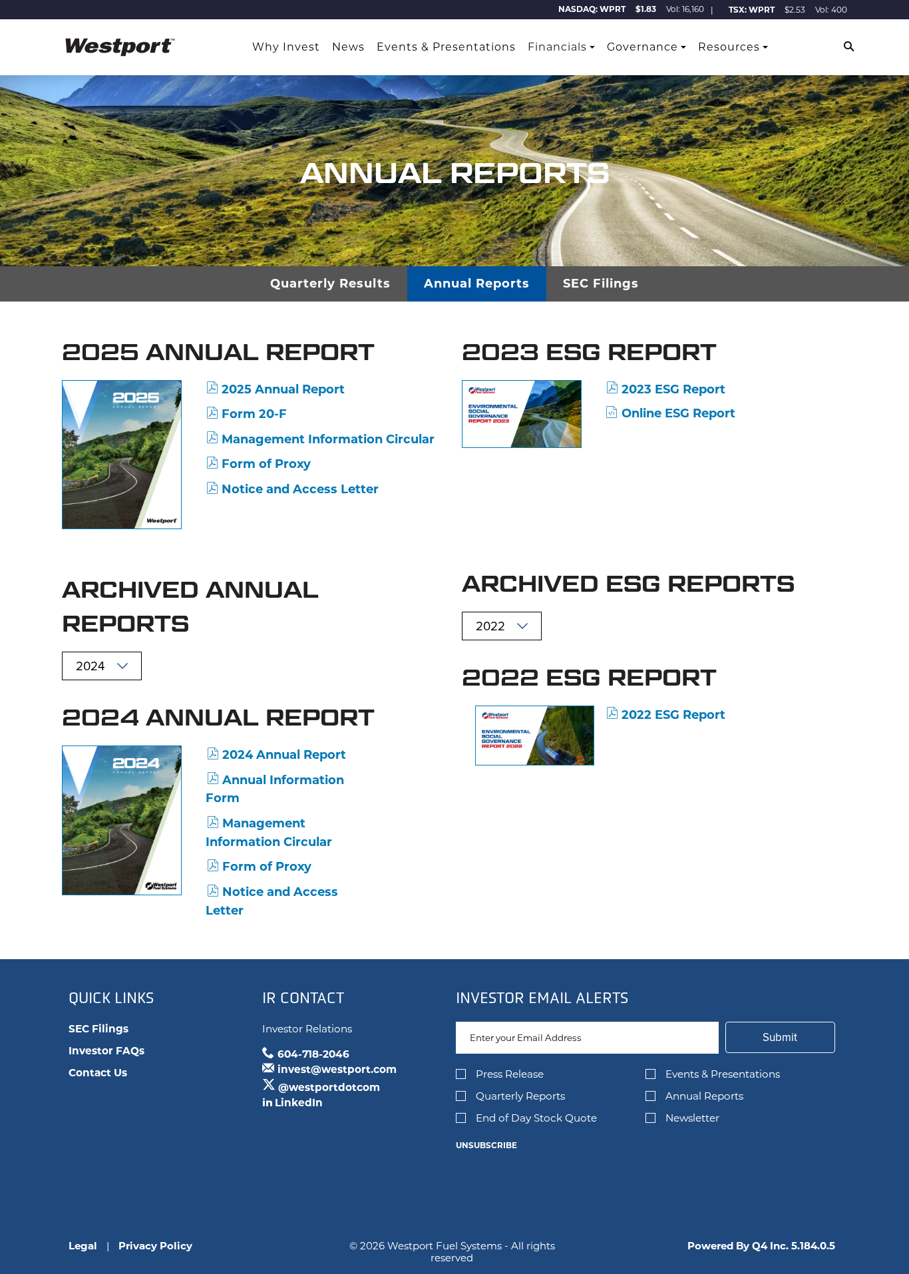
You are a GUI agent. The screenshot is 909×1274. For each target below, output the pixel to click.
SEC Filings (601, 283)
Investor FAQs (106, 1050)
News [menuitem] (348, 47)
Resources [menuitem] (729, 47)
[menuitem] (235, 47)
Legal (83, 1245)
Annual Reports (477, 283)
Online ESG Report (678, 413)
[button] (849, 47)
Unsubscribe (486, 1145)
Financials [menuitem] (557, 47)
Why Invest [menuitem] (286, 47)
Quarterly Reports (520, 1096)
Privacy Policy (155, 1245)
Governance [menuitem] (642, 47)
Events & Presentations (722, 1074)
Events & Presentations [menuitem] (446, 47)
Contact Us (98, 1072)
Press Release (510, 1074)
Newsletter (692, 1118)
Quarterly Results (330, 283)
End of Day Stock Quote (536, 1118)
